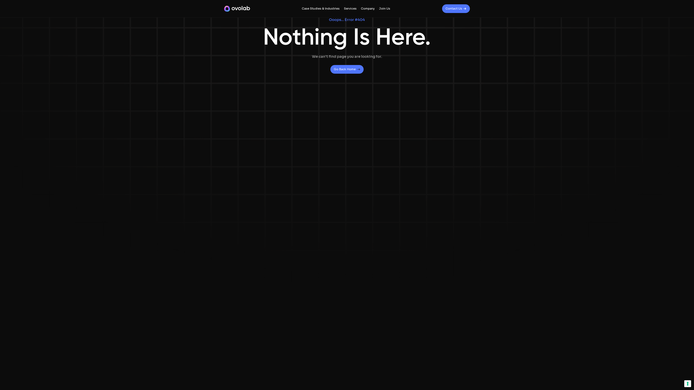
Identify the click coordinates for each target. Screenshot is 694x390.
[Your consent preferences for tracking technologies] (687, 383)
